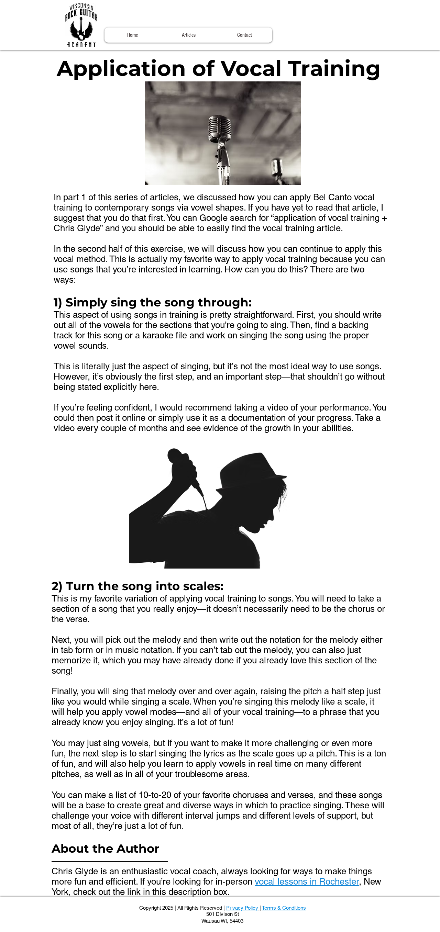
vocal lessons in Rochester (307, 881)
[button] (189, 35)
